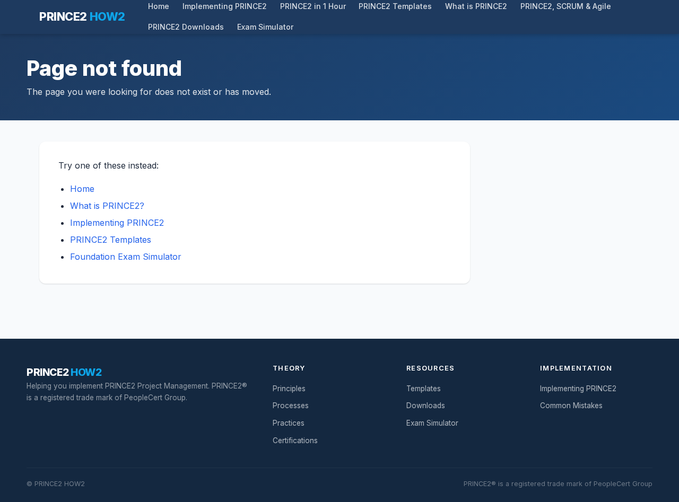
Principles (289, 388)
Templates (423, 388)
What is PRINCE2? (107, 205)
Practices (288, 423)
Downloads (425, 405)
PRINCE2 (82, 16)
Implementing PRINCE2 (117, 222)
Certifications (295, 440)
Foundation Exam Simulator (125, 256)
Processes (291, 405)
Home (82, 188)
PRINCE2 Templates (110, 239)
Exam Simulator (265, 27)
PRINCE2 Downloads (186, 27)
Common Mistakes (571, 405)
